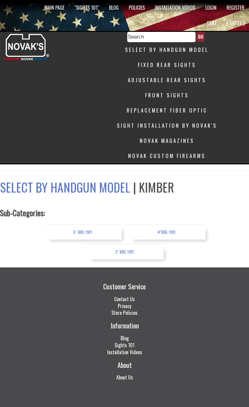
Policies (137, 7)
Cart (212, 23)
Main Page (54, 7)
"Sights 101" (86, 7)
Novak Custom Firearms (167, 156)
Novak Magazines (167, 140)
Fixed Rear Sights (167, 65)
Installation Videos (175, 7)
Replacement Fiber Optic (167, 110)
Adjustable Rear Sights (167, 80)
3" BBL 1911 (124, 251)
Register (235, 7)
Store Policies (124, 312)
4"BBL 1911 (167, 232)
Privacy (124, 306)
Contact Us (124, 299)
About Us (124, 377)
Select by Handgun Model (167, 49)
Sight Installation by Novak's (167, 125)
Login (211, 7)
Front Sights (167, 95)
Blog (114, 7)
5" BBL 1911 (82, 232)
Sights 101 (124, 345)
